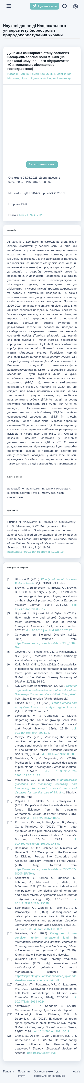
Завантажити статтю (42, 164)
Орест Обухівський (33, 78)
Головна (8, 1071)
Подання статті (46, 6)
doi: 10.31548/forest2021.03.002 (41, 929)
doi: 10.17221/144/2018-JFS (45, 818)
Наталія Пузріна (18, 73)
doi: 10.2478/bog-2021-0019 (51, 1031)
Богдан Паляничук (59, 78)
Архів (76, 1071)
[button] (64, 6)
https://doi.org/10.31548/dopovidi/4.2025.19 (35, 551)
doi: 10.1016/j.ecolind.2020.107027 (49, 630)
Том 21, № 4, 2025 (31, 215)
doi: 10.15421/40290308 (58, 754)
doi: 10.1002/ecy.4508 (41, 1052)
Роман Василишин (42, 73)
